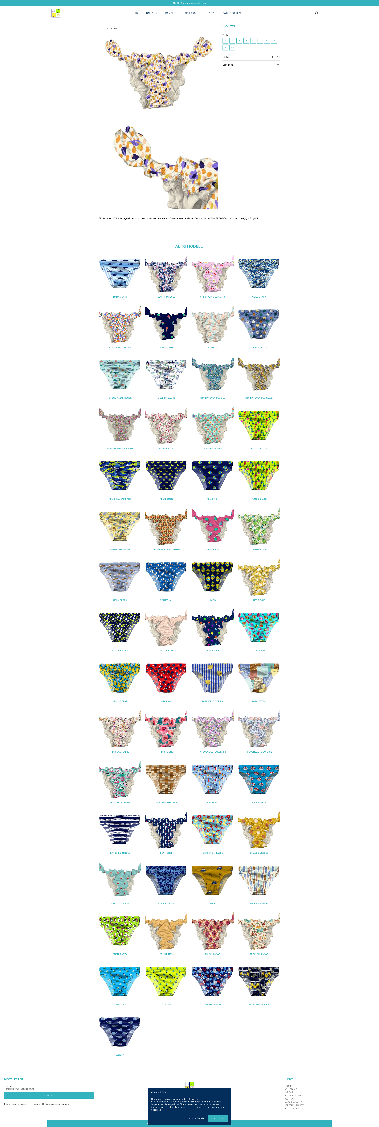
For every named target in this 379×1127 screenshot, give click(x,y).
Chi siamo (291, 1089)
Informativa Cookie (194, 1118)
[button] (316, 13)
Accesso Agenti (295, 1102)
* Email (9, 1086)
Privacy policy (294, 1105)
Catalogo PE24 (232, 13)
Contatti (290, 1099)
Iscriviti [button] (49, 1095)
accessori (191, 13)
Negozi (210, 13)
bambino (170, 13)
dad (135, 13)
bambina (151, 13)
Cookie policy (294, 1108)
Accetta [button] (218, 1119)
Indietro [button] (111, 28)
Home (288, 1086)
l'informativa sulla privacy (57, 1104)
